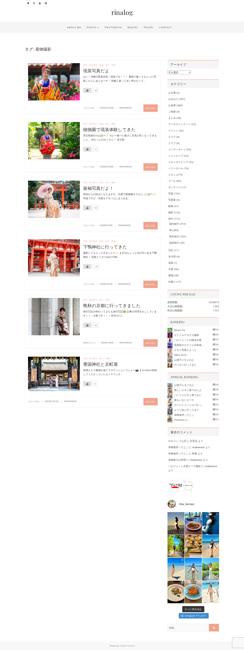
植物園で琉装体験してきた (109, 129)
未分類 (172, 256)
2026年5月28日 (107, 107)
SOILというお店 (177, 441)
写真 (85, 65)
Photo (91, 27)
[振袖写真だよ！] (54, 200)
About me (74, 27)
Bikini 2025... (181, 354)
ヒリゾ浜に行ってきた (186, 410)
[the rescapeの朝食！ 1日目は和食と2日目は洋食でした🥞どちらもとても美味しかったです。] (193, 546)
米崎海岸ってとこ (184, 414)
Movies (133, 27)
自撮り (172, 281)
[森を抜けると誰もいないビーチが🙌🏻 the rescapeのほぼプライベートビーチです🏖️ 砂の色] (175, 546)
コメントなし (89, 107)
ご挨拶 (172, 111)
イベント (173, 130)
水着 (170, 269)
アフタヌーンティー (179, 124)
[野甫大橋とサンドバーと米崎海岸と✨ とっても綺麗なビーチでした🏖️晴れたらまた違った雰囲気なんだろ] (210, 592)
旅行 (107, 65)
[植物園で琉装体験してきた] (54, 141)
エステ (172, 136)
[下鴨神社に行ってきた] (54, 258)
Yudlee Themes (127, 645)
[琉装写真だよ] (54, 82)
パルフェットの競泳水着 (188, 340)
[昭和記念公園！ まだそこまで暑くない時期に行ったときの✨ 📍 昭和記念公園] (210, 569)
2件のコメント (89, 342)
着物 (113, 65)
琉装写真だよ (96, 70)
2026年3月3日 (106, 284)
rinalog (122, 12)
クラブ (172, 143)
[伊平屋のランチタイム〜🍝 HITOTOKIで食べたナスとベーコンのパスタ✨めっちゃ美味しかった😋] (193, 592)
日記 (170, 250)
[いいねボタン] (87, 90)
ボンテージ (174, 187)
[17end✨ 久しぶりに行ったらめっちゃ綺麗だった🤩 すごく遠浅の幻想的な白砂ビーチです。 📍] (193, 569)
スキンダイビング (178, 162)
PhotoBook (113, 27)
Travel (149, 27)
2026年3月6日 (106, 225)
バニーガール (175, 168)
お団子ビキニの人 (184, 359)
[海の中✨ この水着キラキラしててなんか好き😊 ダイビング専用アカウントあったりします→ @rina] (210, 523)
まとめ (172, 117)
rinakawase (126, 107)
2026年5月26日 (107, 166)
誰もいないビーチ (184, 400)
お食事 (172, 105)
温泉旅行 (174, 242)
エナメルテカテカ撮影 (186, 335)
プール (172, 180)
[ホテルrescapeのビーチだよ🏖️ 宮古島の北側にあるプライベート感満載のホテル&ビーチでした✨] (210, 546)
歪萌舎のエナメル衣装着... (188, 345)
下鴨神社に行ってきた (105, 247)
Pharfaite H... (181, 419)
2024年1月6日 (107, 342)
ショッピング (175, 155)
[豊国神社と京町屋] (54, 374)
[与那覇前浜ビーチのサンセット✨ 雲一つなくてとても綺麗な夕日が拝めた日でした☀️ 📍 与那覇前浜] (175, 523)
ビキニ (172, 174)
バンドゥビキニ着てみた (188, 395)
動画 (170, 206)
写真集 (172, 199)
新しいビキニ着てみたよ (188, 390)
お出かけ (173, 99)
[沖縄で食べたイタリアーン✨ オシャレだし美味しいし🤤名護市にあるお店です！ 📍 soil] (175, 592)
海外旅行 (174, 236)
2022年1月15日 (51, 401)
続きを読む (151, 108)
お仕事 (172, 92)
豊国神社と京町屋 (100, 364)
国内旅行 (93, 65)
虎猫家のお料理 (177, 459)
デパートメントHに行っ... (188, 405)
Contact (165, 27)
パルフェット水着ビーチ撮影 (184, 466)
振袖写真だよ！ (98, 188)
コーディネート (177, 149)
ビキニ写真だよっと (185, 350)
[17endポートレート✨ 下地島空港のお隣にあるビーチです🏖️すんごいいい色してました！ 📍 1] (175, 569)
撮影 (101, 65)
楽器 (170, 262)
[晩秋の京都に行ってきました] (54, 317)
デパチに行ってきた (185, 364)
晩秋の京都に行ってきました (112, 305)
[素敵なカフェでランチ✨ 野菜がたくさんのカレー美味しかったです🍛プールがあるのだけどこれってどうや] (193, 523)
